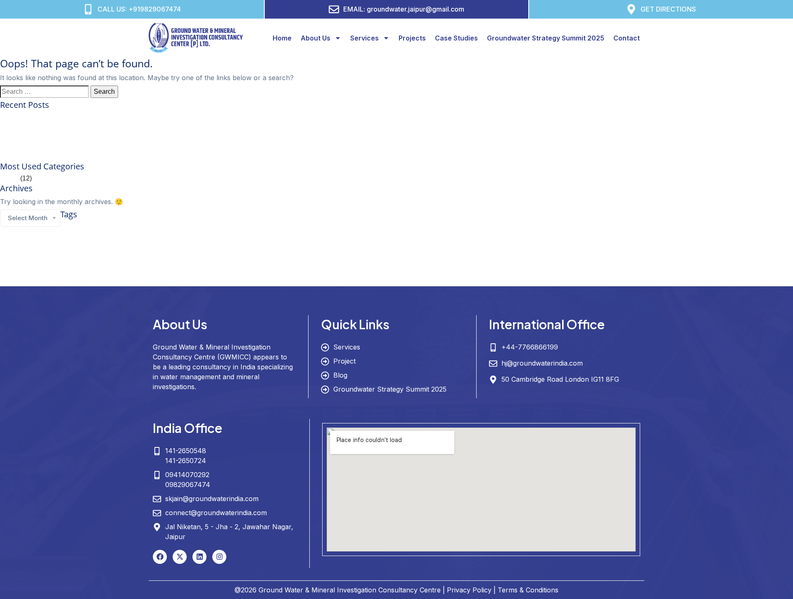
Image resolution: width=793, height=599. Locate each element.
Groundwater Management (519, 241)
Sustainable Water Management (672, 261)
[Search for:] (44, 92)
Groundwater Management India (622, 244)
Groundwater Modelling (690, 243)
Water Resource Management (222, 279)
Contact (626, 38)
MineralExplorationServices (295, 262)
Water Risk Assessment (383, 279)
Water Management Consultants (145, 279)
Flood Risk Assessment (708, 228)
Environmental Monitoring (447, 228)
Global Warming (749, 228)
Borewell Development (169, 228)
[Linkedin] (199, 557)
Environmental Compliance (336, 228)
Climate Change (222, 227)
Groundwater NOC (746, 244)
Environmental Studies (563, 228)
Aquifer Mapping (84, 227)
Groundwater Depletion (193, 244)
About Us (315, 38)
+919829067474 (154, 9)
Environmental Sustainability (615, 228)
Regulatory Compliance (530, 262)
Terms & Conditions (528, 590)
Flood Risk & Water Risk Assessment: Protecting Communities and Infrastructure (117, 146)
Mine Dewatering (250, 262)
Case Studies (456, 38)
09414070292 (187, 475)
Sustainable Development (581, 262)
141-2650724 (185, 460)
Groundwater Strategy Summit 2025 (545, 38)
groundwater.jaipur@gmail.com (415, 9)
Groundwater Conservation (110, 242)
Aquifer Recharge (127, 228)
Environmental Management (392, 228)
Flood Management (663, 228)
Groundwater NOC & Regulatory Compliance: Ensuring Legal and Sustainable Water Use (130, 126)
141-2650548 (185, 451)
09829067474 (187, 484)
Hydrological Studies (211, 262)
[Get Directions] (631, 9)
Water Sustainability (429, 279)
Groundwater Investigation (408, 243)
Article (9, 178)
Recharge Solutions (486, 262)
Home (282, 38)
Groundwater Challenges (25, 244)
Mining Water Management (438, 262)
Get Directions (668, 9)
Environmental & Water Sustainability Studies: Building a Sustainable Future (111, 136)
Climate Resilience (280, 227)
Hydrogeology (152, 259)
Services (364, 38)
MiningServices (394, 262)
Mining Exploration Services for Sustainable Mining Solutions (89, 116)
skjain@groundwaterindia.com (212, 498)
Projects (412, 38)
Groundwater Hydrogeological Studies (331, 244)
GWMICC (90, 260)
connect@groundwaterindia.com (216, 513)
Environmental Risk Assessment (506, 228)
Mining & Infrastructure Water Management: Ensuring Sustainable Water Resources (121, 156)
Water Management (83, 279)
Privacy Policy (469, 590)
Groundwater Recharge (42, 262)
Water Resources (313, 277)
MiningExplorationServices (351, 262)
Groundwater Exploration (254, 243)
